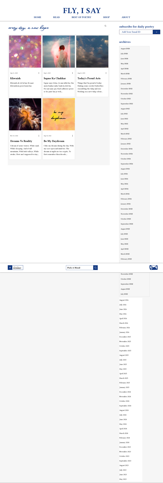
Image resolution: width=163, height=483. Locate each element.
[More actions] (39, 73)
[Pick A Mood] (95, 267)
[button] (105, 26)
